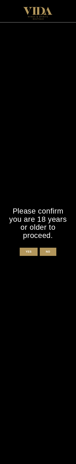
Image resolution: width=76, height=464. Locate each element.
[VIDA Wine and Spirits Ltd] (37, 13)
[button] (28, 252)
